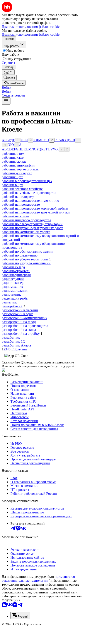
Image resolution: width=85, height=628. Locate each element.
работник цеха (12, 177)
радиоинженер (13, 283)
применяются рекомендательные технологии (38, 578)
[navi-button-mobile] (6, 101)
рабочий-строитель (16, 271)
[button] (6, 87)
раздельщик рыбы (15, 298)
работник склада (14, 161)
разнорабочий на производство (25, 326)
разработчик (11, 337)
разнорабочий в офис (17, 314)
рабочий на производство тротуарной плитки (36, 212)
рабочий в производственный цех (27, 181)
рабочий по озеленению (19, 255)
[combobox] (20, 615)
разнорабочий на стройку (21, 333)
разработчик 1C (13, 341)
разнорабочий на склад (19, 329)
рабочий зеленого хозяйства (22, 189)
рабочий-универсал (16, 275)
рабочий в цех (12, 185)
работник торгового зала (20, 169)
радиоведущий (13, 279)
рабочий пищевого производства (26, 220)
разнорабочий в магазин (20, 310)
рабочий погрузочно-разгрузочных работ (32, 228)
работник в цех (13, 153)
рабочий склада (13, 267)
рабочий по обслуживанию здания (27, 251)
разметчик (9, 302)
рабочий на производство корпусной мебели (35, 208)
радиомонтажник (14, 290)
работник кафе (13, 157)
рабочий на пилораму (18, 196)
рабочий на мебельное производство (29, 193)
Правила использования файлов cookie (31, 34)
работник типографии (18, 165)
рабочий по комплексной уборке (26, 232)
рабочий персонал (15, 216)
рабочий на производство (21, 204)
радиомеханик (12, 286)
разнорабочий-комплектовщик (24, 318)
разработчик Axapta (16, 345)
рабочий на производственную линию (30, 200)
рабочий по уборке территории (25, 259)
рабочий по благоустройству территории (32, 224)
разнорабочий (12, 306)
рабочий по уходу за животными (26, 263)
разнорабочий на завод (19, 322)
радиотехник (11, 294)
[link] (9, 77)
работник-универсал (17, 173)
